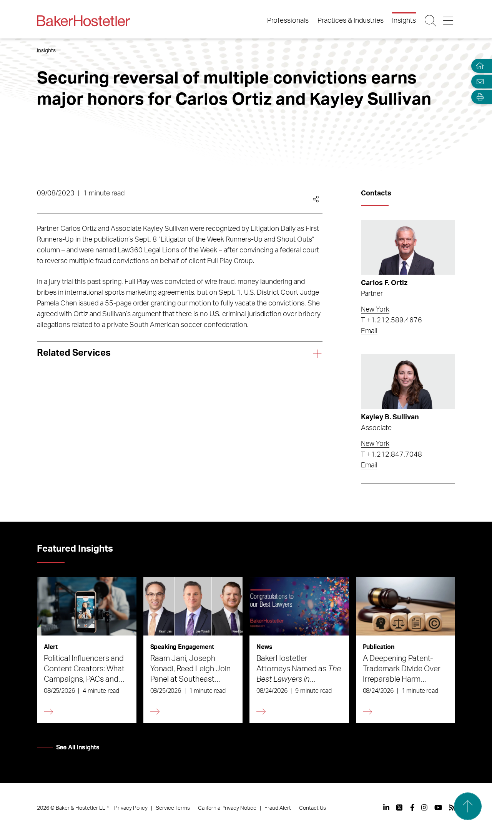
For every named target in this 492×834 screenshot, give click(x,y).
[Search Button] (431, 21)
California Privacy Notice (227, 808)
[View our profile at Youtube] (438, 807)
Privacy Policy (131, 808)
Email (369, 331)
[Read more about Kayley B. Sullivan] (408, 381)
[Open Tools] (478, 97)
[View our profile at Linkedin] (386, 807)
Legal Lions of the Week (180, 250)
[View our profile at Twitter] (399, 807)
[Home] (478, 66)
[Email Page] (478, 81)
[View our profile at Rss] (452, 807)
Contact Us (312, 808)
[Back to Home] (83, 20)
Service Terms (173, 808)
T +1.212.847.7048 (391, 454)
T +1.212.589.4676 (391, 320)
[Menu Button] (448, 21)
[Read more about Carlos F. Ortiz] (408, 247)
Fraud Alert (277, 808)
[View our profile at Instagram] (424, 807)
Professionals (288, 20)
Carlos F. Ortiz (384, 283)
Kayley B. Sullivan (390, 417)
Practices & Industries (350, 20)
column (48, 250)
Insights (404, 20)
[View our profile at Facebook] (412, 807)
